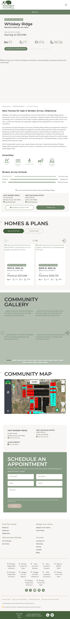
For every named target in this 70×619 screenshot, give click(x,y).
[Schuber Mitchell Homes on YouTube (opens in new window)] (35, 590)
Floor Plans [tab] (34, 231)
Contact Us (40, 541)
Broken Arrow (19, 106)
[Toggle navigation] (66, 5)
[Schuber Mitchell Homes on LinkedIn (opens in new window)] (43, 590)
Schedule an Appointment (16, 49)
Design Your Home (43, 527)
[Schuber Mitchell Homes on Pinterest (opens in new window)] (39, 590)
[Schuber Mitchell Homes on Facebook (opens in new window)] (26, 590)
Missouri (5, 527)
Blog (38, 552)
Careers (39, 550)
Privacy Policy (6, 599)
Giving (38, 547)
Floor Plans (40, 530)
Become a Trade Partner (19, 599)
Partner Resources (34, 599)
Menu (36, 12)
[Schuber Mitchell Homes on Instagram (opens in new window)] (30, 590)
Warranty (39, 544)
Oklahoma (6, 106)
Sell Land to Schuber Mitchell (50, 599)
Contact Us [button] (50, 207)
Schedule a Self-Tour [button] (20, 207)
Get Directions (10, 202)
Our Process (6, 541)
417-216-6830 (13, 444)
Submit (14, 506)
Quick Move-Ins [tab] (13, 231)
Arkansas (5, 530)
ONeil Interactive (36, 607)
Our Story (5, 544)
